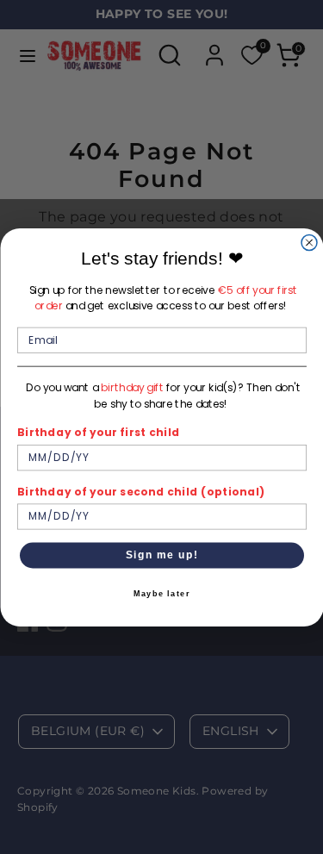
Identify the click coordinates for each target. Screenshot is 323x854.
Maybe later (161, 594)
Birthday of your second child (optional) (141, 490)
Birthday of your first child (98, 432)
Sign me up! (161, 554)
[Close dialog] (309, 242)
